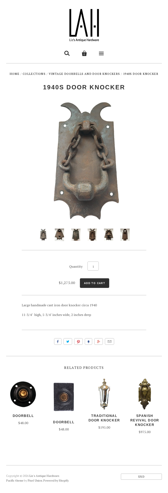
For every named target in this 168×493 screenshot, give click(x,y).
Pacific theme (14, 480)
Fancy (88, 341)
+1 (98, 341)
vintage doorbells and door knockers (84, 74)
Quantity (76, 266)
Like (57, 341)
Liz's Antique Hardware (44, 476)
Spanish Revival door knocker (144, 420)
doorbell (23, 416)
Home (15, 74)
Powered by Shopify (55, 480)
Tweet (68, 341)
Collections (34, 74)
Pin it (78, 341)
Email (109, 341)
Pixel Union (35, 480)
